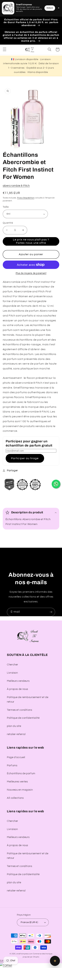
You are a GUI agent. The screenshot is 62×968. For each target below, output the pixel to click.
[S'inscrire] (51, 612)
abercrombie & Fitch (16, 185)
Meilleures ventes (17, 781)
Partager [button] (12, 470)
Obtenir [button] (49, 8)
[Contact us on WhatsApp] (56, 484)
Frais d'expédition (25, 198)
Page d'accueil (16, 757)
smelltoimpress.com (24, 954)
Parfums (12, 765)
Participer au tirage (25, 458)
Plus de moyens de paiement (31, 273)
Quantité (8, 223)
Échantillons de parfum (21, 773)
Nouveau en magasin (20, 789)
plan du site (14, 726)
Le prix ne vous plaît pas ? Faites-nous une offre (31, 241)
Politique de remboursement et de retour (27, 699)
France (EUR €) (29, 922)
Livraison (12, 672)
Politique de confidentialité (23, 718)
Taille (6, 207)
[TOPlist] (6, 965)
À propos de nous (17, 689)
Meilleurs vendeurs (18, 681)
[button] (4, 49)
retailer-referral (16, 734)
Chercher (12, 664)
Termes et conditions (19, 710)
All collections (15, 798)
